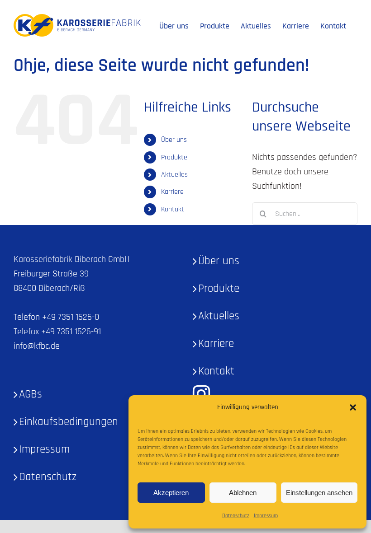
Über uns (174, 140)
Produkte (174, 157)
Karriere (172, 191)
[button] (352, 407)
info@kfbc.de (37, 346)
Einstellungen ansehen (319, 492)
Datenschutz (235, 515)
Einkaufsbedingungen (68, 422)
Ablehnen (243, 492)
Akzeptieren (171, 492)
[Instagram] (201, 393)
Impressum (266, 515)
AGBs (30, 394)
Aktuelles (174, 174)
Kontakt (172, 209)
